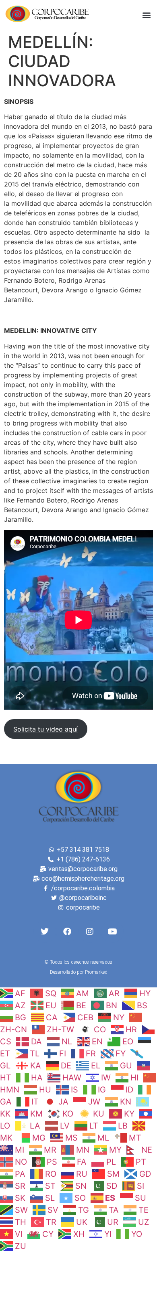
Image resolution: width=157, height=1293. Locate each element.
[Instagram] (89, 931)
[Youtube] (112, 931)
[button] (146, 14)
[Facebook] (67, 931)
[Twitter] (44, 931)
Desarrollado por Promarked (78, 972)
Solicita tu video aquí (45, 729)
